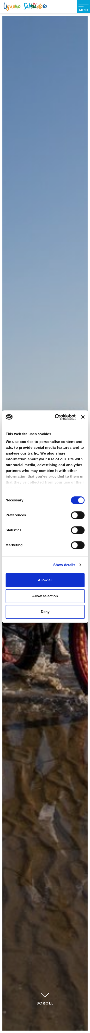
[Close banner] (82, 417)
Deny (45, 612)
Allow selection (45, 596)
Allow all (45, 580)
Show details (64, 565)
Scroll (45, 1003)
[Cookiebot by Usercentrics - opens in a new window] (56, 417)
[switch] (77, 515)
